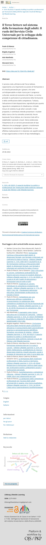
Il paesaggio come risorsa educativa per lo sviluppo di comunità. (22, 313)
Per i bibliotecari (8, 425)
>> (7, 391)
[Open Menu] (2, 2)
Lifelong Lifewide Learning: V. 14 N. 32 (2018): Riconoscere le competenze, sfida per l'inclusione (24, 308)
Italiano (6, 405)
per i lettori (7, 418)
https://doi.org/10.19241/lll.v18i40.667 (20, 71)
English (6, 402)
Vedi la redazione (9, 438)
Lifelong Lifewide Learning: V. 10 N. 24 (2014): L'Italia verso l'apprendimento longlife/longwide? (25, 386)
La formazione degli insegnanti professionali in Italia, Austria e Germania (24, 360)
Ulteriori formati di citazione (14, 175)
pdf (6, 141)
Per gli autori (7, 422)
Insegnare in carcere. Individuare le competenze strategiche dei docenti (22, 286)
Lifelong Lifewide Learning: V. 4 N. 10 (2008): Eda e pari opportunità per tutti (24, 375)
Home (4, 7)
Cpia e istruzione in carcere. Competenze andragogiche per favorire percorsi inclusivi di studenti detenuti (25, 272)
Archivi (11, 7)
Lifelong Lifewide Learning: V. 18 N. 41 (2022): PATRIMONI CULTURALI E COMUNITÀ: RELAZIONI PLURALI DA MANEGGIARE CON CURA (25, 318)
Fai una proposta (11, 484)
